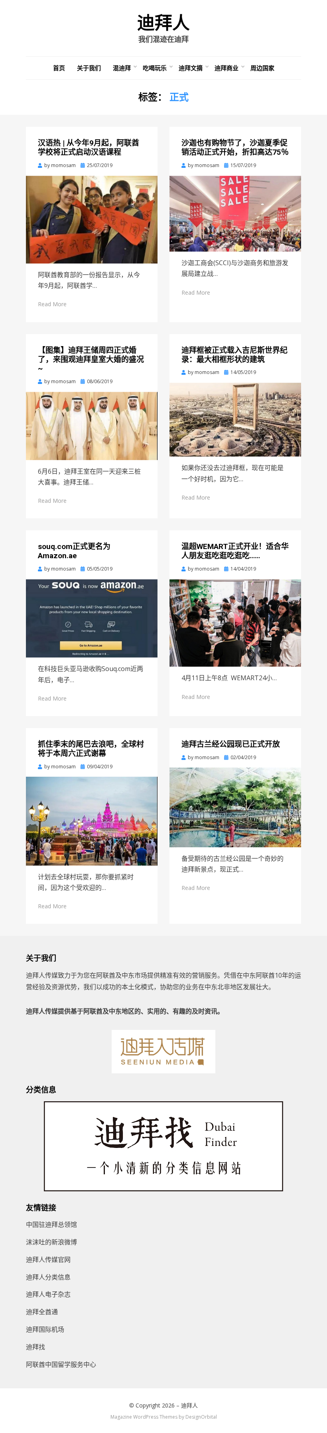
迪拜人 (163, 23)
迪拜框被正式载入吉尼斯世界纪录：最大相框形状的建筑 (234, 355)
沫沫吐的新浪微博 (51, 1242)
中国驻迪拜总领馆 (51, 1224)
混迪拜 (122, 68)
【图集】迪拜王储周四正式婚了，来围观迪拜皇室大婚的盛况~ (91, 359)
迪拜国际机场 (45, 1329)
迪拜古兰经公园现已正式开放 (230, 744)
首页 (59, 68)
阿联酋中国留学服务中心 (61, 1364)
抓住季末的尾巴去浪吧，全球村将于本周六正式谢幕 (91, 749)
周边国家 (262, 68)
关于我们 (89, 68)
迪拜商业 (226, 68)
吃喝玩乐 (155, 68)
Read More (52, 304)
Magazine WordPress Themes (143, 1416)
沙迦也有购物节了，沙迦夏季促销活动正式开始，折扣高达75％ (235, 147)
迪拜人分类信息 (48, 1277)
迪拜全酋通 (42, 1311)
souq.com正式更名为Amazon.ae (74, 551)
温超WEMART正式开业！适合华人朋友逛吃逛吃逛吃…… (235, 551)
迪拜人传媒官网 (48, 1259)
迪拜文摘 (191, 68)
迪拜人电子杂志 (48, 1294)
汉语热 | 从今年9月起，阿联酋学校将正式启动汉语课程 (88, 147)
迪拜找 (35, 1346)
